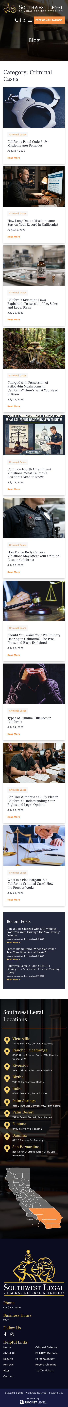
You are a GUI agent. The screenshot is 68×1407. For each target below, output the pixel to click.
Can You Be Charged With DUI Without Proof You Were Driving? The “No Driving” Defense (33, 932)
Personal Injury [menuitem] (44, 1358)
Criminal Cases (17, 134)
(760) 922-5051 (12, 1307)
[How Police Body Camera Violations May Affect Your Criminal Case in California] (34, 518)
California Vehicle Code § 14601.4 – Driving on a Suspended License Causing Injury (33, 969)
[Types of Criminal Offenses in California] (34, 684)
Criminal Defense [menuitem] (46, 1347)
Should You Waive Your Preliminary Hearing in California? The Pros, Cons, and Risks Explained (33, 639)
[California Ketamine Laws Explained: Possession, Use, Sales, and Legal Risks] (34, 265)
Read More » (13, 942)
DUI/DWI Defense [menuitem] (46, 1353)
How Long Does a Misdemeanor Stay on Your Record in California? (32, 223)
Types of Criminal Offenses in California (29, 720)
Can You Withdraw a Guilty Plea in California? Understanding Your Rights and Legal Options (32, 801)
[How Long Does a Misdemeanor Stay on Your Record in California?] (34, 186)
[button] (30, 20)
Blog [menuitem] (6, 1370)
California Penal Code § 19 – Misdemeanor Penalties (28, 143)
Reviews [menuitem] (8, 1364)
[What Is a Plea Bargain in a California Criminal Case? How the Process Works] (34, 845)
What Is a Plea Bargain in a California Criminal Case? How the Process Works (30, 884)
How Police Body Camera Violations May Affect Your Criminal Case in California (33, 556)
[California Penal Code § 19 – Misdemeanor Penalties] (34, 107)
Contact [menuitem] (8, 1376)
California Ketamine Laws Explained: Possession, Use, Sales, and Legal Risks (33, 304)
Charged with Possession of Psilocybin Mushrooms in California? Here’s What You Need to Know (32, 388)
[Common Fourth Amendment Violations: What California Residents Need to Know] (34, 435)
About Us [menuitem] (9, 1353)
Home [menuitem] (7, 1347)
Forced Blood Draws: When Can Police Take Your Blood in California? (31, 950)
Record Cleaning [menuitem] (45, 1364)
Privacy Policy (56, 1393)
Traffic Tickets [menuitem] (44, 1370)
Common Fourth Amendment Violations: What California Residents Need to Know (29, 473)
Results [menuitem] (8, 1358)
